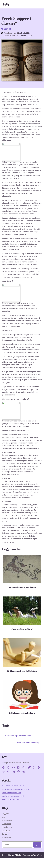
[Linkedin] (19, 767)
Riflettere (6, 830)
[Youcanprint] (19, 772)
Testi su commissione (11, 793)
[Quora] (25, 767)
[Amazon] (35, 767)
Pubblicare (6, 824)
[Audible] (4, 772)
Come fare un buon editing (27, 742)
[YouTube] (14, 767)
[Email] (25, 772)
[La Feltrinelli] (9, 772)
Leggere (7, 29)
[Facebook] (4, 767)
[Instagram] (9, 767)
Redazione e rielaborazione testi (15, 789)
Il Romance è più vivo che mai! (18, 735)
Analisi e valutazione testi (13, 796)
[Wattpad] (30, 767)
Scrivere (5, 834)
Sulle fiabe (6, 837)
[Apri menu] (40, 4)
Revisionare (7, 827)
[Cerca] (37, 845)
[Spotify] (40, 767)
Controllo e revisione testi (13, 786)
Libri (3, 817)
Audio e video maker (11, 799)
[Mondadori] (14, 772)
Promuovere (7, 820)
